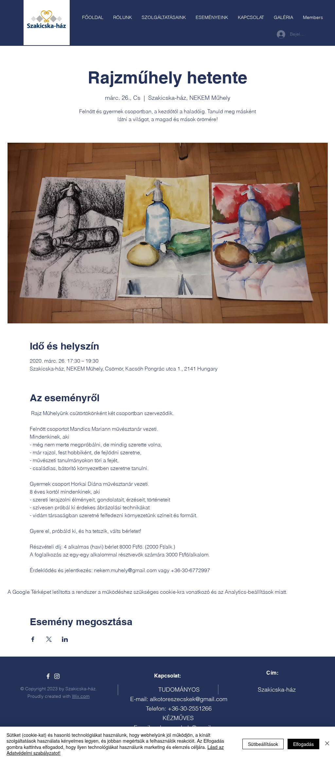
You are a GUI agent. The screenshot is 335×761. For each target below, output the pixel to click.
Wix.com (81, 696)
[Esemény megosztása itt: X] (49, 639)
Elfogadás (303, 744)
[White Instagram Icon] (57, 676)
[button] (164, 17)
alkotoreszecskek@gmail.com (188, 699)
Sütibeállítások (263, 744)
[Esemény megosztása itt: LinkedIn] (65, 639)
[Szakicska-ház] (48, 676)
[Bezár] (327, 744)
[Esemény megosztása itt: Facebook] (33, 639)
